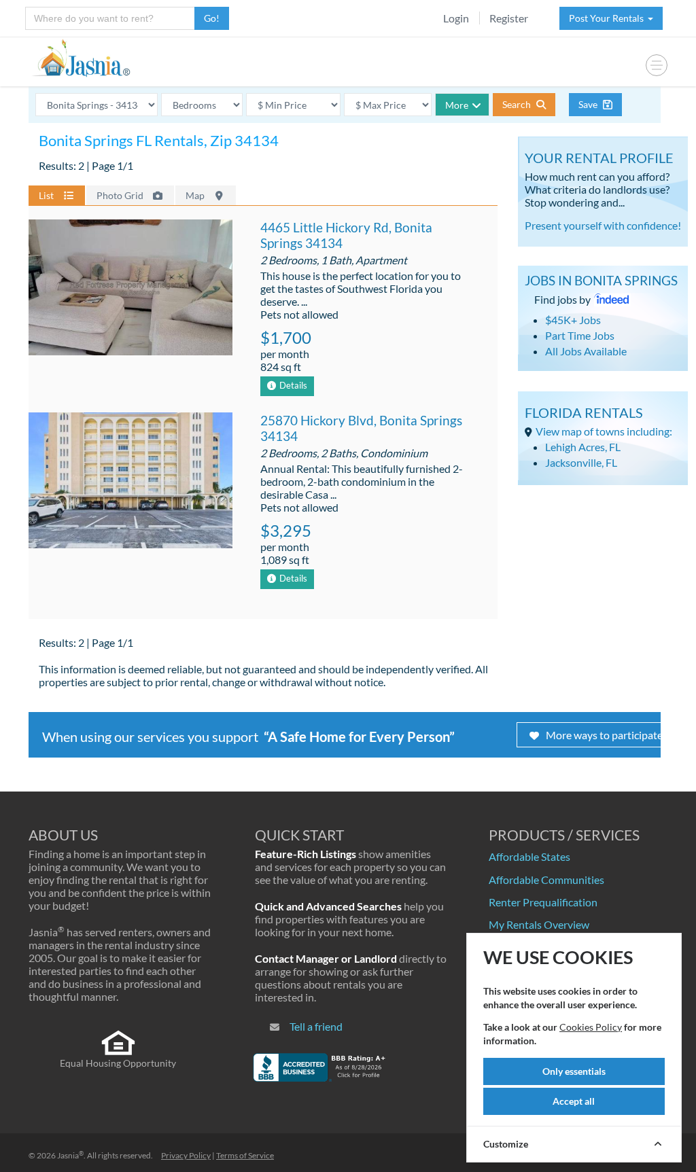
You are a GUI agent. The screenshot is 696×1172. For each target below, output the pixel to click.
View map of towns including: (604, 431)
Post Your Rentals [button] (608, 18)
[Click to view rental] (130, 289)
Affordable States (529, 856)
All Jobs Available (586, 350)
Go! (212, 18)
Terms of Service (245, 1155)
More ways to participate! (606, 734)
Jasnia (70, 1155)
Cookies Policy (590, 1027)
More (456, 105)
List (47, 195)
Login (456, 18)
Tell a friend (316, 1026)
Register (508, 18)
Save (588, 104)
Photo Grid (121, 195)
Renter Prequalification (543, 901)
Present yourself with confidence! (603, 225)
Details (293, 385)
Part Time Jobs (579, 335)
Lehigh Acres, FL (583, 446)
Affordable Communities (546, 879)
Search (517, 104)
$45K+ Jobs (573, 319)
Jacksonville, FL (581, 462)
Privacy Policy (186, 1155)
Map (196, 195)
